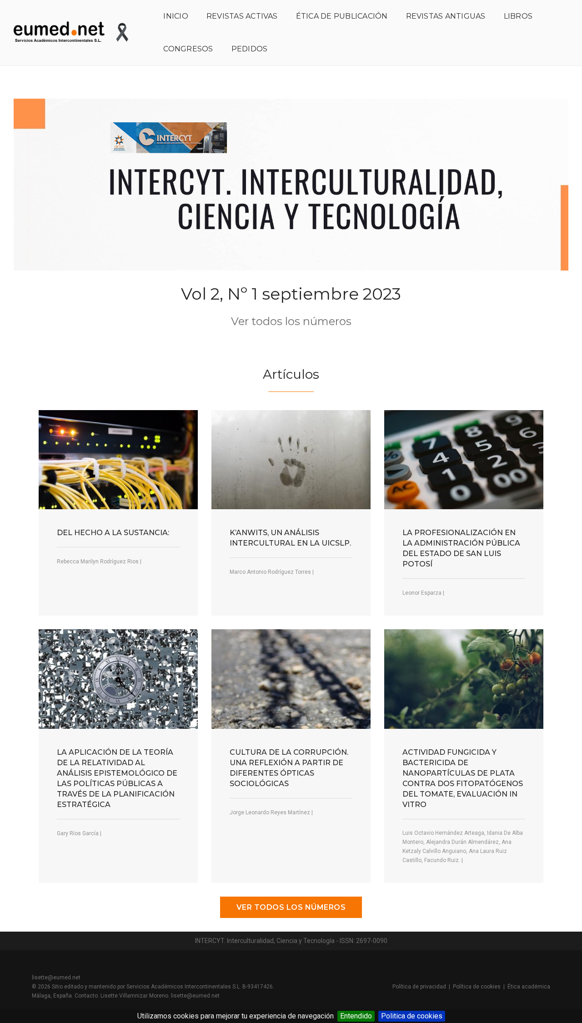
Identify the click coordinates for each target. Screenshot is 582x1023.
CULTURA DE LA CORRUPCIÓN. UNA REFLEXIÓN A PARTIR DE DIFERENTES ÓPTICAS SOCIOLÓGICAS (289, 768)
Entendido (356, 1016)
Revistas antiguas (446, 16)
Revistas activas (242, 16)
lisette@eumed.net (56, 977)
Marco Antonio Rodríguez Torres (270, 572)
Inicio (175, 16)
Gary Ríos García (78, 833)
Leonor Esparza (422, 593)
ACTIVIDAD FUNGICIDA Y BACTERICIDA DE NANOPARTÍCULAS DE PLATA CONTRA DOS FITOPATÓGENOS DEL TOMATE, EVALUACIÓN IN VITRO (462, 778)
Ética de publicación (342, 16)
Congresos (188, 49)
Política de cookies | (480, 986)
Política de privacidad (419, 986)
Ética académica (528, 986)
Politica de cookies (411, 1016)
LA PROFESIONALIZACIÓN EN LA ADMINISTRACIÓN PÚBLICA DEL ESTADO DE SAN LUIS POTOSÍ (461, 548)
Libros (518, 16)
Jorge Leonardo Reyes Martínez (270, 812)
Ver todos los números (291, 321)
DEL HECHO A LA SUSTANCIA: (113, 532)
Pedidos (249, 49)
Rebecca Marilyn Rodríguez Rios (98, 561)
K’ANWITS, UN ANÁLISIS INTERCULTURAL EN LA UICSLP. (290, 537)
